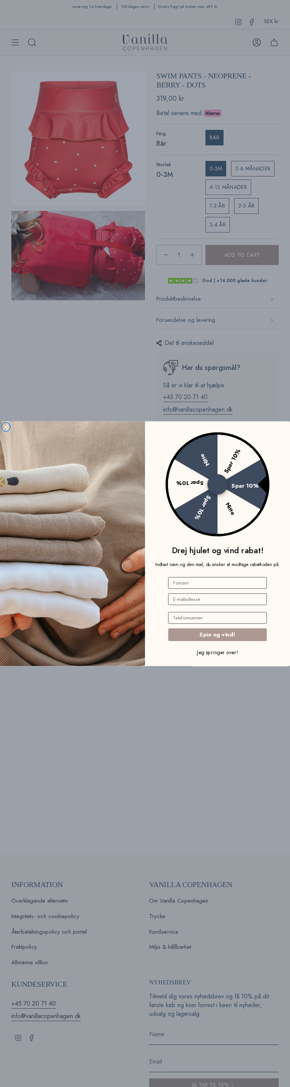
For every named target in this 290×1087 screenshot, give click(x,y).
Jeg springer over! (217, 652)
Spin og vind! (217, 634)
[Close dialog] (6, 427)
